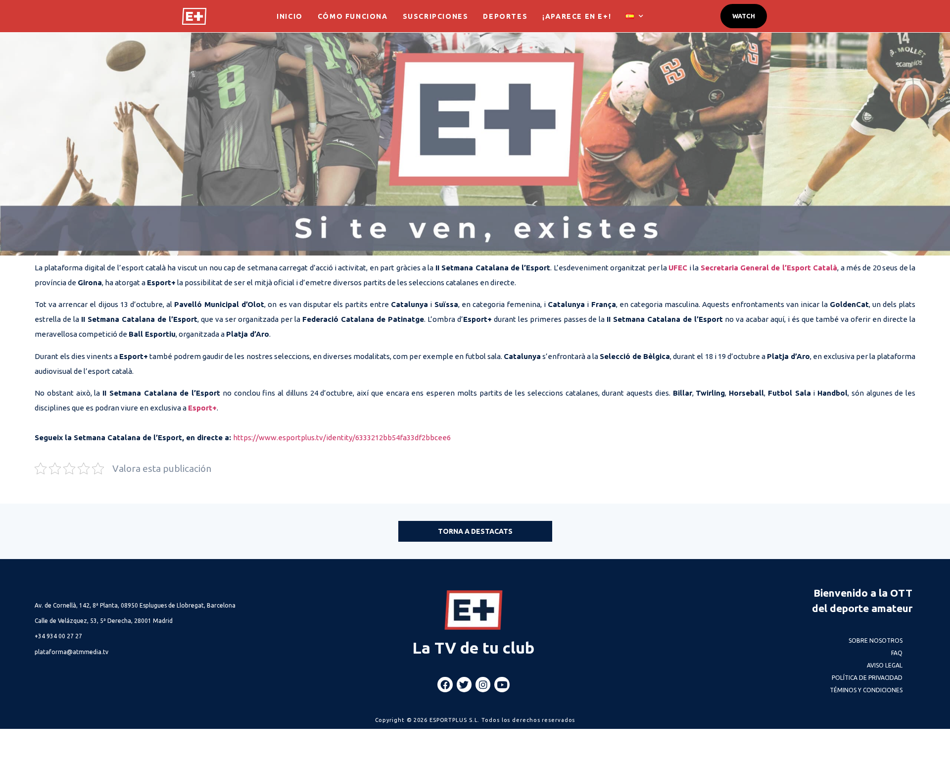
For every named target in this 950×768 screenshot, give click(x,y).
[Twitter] (464, 684)
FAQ (896, 653)
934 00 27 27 (58, 636)
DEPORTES (505, 16)
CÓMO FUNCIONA (353, 16)
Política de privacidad (867, 677)
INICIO (290, 16)
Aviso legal (884, 665)
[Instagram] (482, 684)
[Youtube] (501, 684)
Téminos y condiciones (866, 690)
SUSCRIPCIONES (436, 16)
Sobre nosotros (875, 640)
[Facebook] (444, 684)
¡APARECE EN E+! (576, 16)
